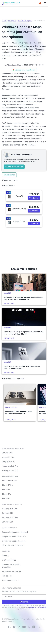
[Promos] (40, 3)
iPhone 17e (6, 494)
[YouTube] (24, 627)
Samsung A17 (7, 453)
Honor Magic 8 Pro (10, 466)
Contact (5, 555)
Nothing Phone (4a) (10, 470)
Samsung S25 (7, 522)
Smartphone (12, 21)
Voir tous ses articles (14, 167)
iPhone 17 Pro (7, 485)
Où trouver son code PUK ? (13, 545)
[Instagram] (34, 627)
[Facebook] (14, 627)
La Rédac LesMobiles (13, 65)
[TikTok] (19, 627)
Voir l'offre (33, 198)
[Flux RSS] (39, 627)
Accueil (4, 21)
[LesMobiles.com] (11, 3)
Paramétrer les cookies (11, 571)
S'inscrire (24, 602)
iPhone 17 (6, 489)
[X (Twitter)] (29, 627)
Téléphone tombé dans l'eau (14, 536)
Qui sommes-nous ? (10, 580)
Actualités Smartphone (25, 21)
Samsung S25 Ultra (10, 517)
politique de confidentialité (37, 607)
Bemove (10, 621)
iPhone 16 (6, 498)
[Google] (9, 627)
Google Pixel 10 (8, 462)
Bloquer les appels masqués (13, 541)
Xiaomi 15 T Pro (8, 457)
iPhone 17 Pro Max (9, 481)
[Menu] (45, 3)
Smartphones (9, 175)
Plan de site (6, 576)
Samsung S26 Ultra (10, 508)
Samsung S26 (7, 513)
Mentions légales (9, 560)
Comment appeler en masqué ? (15, 532)
